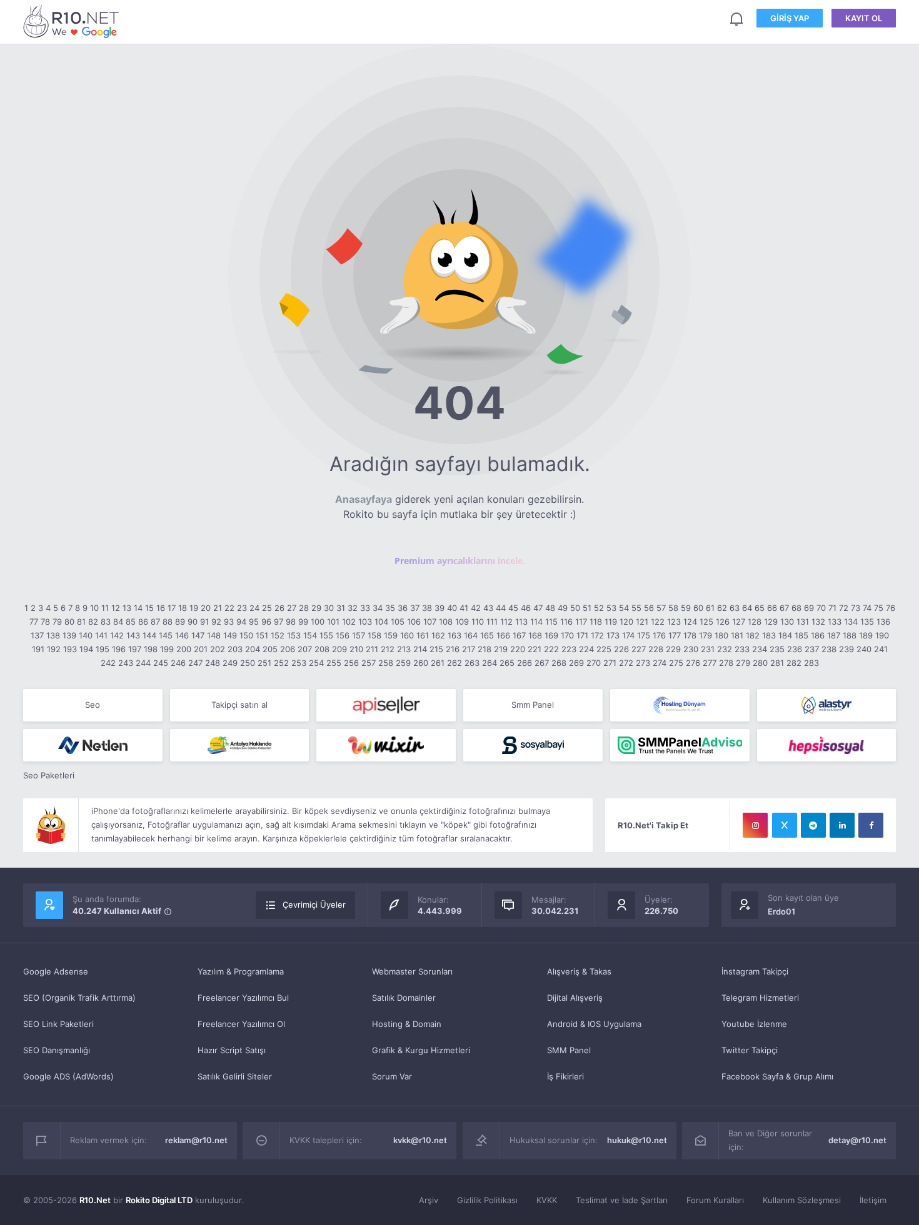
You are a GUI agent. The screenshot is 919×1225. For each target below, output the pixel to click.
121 (642, 622)
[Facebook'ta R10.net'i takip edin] (870, 825)
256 (351, 663)
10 (94, 608)
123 (674, 622)
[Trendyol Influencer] (386, 745)
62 (722, 608)
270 (593, 663)
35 (390, 608)
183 (769, 635)
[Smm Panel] (386, 705)
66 (772, 608)
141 (101, 635)
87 (155, 622)
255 (333, 663)
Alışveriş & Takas (579, 971)
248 (212, 663)
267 (542, 663)
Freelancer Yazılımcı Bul (243, 998)
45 (513, 608)
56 (649, 608)
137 (37, 635)
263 (472, 663)
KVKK (546, 1200)
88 (168, 622)
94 (241, 622)
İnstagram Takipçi (754, 971)
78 (45, 622)
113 (521, 622)
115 (551, 622)
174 (628, 635)
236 (794, 649)
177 (674, 635)
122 (658, 622)
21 (217, 608)
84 (118, 622)
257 (368, 663)
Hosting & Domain (406, 1024)
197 (134, 649)
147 (197, 635)
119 (611, 622)
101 (333, 622)
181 (737, 635)
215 (436, 649)
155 (326, 635)
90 (193, 622)
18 (182, 608)
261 (437, 663)
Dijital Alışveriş (575, 998)
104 (381, 622)
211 (372, 649)
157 (358, 635)
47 (538, 608)
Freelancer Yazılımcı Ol (241, 1024)
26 (279, 608)
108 (446, 622)
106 (414, 622)
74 (867, 608)
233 (742, 649)
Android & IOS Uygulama (594, 1024)
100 (317, 622)
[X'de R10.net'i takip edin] (784, 825)
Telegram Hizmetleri (760, 998)
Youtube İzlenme (754, 1024)
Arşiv (428, 1200)
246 (178, 663)
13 (127, 608)
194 (86, 649)
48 (550, 608)
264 (489, 663)
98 (291, 622)
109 (462, 622)
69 (809, 608)
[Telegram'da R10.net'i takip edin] (813, 825)
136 (883, 622)
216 (453, 649)
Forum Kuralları (715, 1200)
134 (851, 622)
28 (304, 608)
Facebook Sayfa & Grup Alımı (777, 1076)
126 (723, 622)
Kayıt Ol (863, 18)
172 (597, 635)
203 (235, 649)
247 (195, 663)
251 (264, 663)
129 (771, 622)
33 (365, 608)
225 (603, 649)
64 (747, 608)
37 (414, 608)
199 (167, 649)
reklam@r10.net (196, 1140)
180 (721, 635)
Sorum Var (392, 1076)
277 (709, 663)
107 (429, 622)
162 (438, 635)
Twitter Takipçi (749, 1050)
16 (160, 608)
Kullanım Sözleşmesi (802, 1200)
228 (655, 649)
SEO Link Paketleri (58, 1024)
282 (793, 663)
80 (69, 622)
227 (638, 649)
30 (329, 608)
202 (217, 649)
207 (305, 649)
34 (378, 608)
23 (242, 608)
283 (811, 663)
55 (636, 608)
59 (686, 608)
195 (102, 649)
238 (828, 649)
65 (760, 608)
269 (576, 663)
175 (643, 635)
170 (567, 635)
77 (33, 622)
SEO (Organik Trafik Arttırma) (79, 998)
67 (784, 608)
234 (759, 649)
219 (501, 649)
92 (216, 622)
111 (492, 622)
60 (698, 608)
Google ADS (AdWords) (68, 1076)
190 (882, 635)
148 (214, 635)
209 (339, 649)
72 (843, 608)
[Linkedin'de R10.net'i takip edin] (842, 825)
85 (131, 622)
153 (294, 635)
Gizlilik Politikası (487, 1200)
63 (735, 608)
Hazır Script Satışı (232, 1050)
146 (182, 635)
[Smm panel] (680, 745)
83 (106, 622)
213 (404, 649)
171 (582, 635)
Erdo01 (781, 911)
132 (818, 622)
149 (230, 635)
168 (535, 635)
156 (342, 635)
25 (267, 608)
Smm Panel (532, 705)
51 (587, 608)
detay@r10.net (857, 1140)
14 (138, 608)
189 (866, 635)
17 (172, 608)
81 (81, 622)
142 (117, 635)
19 (193, 608)
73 (855, 608)
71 (832, 608)
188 (849, 635)
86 (143, 622)
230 (690, 649)
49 (563, 608)
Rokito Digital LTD (159, 1200)
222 (551, 649)
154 (310, 635)
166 (503, 635)
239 (846, 649)
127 (738, 622)
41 (464, 608)
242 (108, 663)
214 (420, 649)
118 (596, 622)
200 (183, 649)
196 (119, 649)
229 (673, 649)
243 (125, 663)
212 (387, 649)
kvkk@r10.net (420, 1140)
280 (760, 663)
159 (391, 635)
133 (834, 622)
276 (693, 663)
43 (488, 608)
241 (881, 649)
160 (407, 635)
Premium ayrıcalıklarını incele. (459, 561)
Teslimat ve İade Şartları (622, 1200)
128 (754, 622)
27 (291, 608)
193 (70, 649)
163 (454, 635)
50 (575, 608)
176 (659, 635)
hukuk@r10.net (637, 1140)
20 (206, 608)
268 (558, 663)
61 (710, 608)
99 (303, 622)
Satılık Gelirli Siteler (235, 1076)
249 (230, 663)
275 (676, 663)
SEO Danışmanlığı (56, 1050)
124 (690, 622)
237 (812, 649)
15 (149, 608)
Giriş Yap (789, 18)
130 (787, 622)
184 (785, 635)
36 (403, 608)
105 (397, 622)
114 (536, 622)
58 (673, 608)
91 (204, 622)
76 (890, 608)
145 (166, 635)
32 (353, 608)
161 (422, 635)
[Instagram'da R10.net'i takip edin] (755, 825)
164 (471, 635)
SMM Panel (569, 1050)
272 (626, 663)
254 (316, 663)
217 (468, 649)
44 (501, 608)
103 (365, 622)
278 (726, 663)
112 (506, 622)
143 (133, 635)
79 (57, 622)
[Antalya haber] (239, 745)
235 (777, 649)
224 (586, 649)
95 (254, 622)
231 (708, 649)
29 (316, 608)
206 (287, 649)
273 (643, 663)
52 (599, 608)
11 (105, 608)
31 (340, 608)
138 (53, 635)
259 (403, 663)
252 (281, 663)
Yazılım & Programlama (241, 971)
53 (611, 608)
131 (802, 622)
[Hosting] (680, 705)
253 (298, 663)
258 (385, 663)
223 (568, 649)
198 (151, 649)
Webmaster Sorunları (412, 971)
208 (321, 649)
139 (69, 635)
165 (487, 635)
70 (821, 608)
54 (624, 608)
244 (143, 663)
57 (661, 608)
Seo (92, 705)
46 (526, 608)
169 (551, 635)
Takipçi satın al (239, 705)
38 (427, 608)
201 (201, 649)
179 (705, 635)
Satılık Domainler (404, 998)
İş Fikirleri (565, 1076)
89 (180, 622)
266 (524, 663)
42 (476, 608)
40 (452, 608)
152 (277, 635)
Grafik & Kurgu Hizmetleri (421, 1050)
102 (349, 622)
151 (262, 635)
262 (454, 663)
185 (801, 635)
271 (609, 663)
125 (706, 622)
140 (86, 635)
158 (374, 635)
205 (270, 649)
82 (93, 622)
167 (519, 635)
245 (160, 663)
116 (566, 622)
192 (54, 649)
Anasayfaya (363, 499)
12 (115, 608)
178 (689, 635)
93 (229, 622)
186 (818, 635)
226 (621, 649)
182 (753, 635)
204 (252, 649)
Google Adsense (55, 971)
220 (517, 649)
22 (229, 608)
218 (484, 649)
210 (356, 649)
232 (724, 649)
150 (246, 635)
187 (833, 635)
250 (247, 663)
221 (534, 649)
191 (38, 649)
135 (867, 622)
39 (439, 608)
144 (149, 635)
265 (507, 663)
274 (659, 663)
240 (863, 649)
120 (626, 622)
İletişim (873, 1200)
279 (743, 663)
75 (878, 608)
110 (477, 622)
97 (278, 622)
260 (420, 663)
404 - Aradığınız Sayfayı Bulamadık (73, 21)
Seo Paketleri (48, 775)
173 (613, 635)
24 (254, 608)
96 (266, 622)
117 (581, 622)
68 (796, 608)
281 (777, 663)
